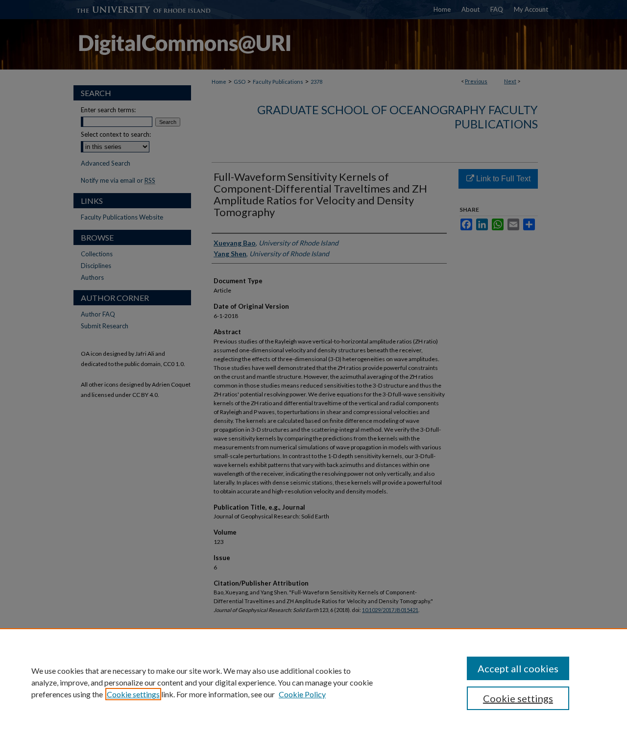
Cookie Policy (302, 694)
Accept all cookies (518, 668)
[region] (313, 682)
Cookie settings (133, 694)
